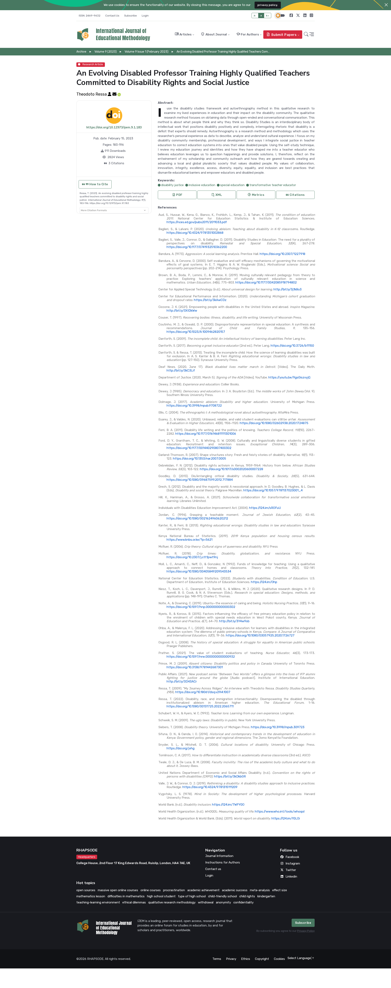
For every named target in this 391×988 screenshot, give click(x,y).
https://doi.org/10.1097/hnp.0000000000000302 (201, 607)
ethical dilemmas (134, 902)
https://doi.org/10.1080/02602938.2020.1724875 (274, 423)
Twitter (291, 870)
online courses (151, 890)
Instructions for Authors (222, 862)
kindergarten (266, 896)
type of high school (192, 896)
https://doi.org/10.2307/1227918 (282, 254)
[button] (306, 34)
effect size (279, 890)
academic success (234, 890)
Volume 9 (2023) (105, 51)
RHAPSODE (87, 850)
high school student (161, 896)
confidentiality (243, 902)
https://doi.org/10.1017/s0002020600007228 (231, 469)
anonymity (223, 902)
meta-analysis (260, 890)
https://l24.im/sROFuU (265, 508)
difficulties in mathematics (126, 896)
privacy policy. (267, 5)
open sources (85, 890)
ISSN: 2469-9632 (89, 15)
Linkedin (291, 876)
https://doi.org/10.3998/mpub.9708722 (194, 405)
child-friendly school (222, 896)
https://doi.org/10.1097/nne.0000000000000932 (201, 656)
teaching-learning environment (98, 902)
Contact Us (112, 15)
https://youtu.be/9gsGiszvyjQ (289, 377)
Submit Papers (281, 34)
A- (255, 15)
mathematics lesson (90, 896)
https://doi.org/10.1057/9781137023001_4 (273, 490)
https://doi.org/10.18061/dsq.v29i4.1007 (202, 692)
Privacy (231, 959)
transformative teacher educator (272, 185)
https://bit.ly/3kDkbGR (230, 776)
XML (216, 195)
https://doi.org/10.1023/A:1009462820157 (196, 332)
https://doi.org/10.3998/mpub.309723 (277, 727)
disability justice (172, 185)
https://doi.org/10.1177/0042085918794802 (266, 282)
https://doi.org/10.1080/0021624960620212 (197, 518)
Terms (216, 959)
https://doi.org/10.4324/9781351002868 (195, 233)
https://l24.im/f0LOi (285, 818)
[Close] (386, 5)
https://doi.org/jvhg (180, 748)
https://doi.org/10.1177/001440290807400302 (199, 448)
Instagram (293, 863)
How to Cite (98, 184)
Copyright (262, 959)
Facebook (292, 857)
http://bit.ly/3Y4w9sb (234, 621)
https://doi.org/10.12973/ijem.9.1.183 (114, 127)
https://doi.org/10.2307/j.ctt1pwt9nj (192, 557)
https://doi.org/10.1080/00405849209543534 (199, 571)
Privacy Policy (306, 930)
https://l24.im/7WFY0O (228, 804)
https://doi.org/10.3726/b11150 (292, 345)
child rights (247, 896)
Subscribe (130, 15)
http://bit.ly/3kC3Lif (181, 370)
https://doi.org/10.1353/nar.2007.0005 (199, 458)
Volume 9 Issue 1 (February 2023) (146, 51)
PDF (177, 195)
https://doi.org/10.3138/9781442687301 (195, 667)
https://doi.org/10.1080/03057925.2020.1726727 (260, 635)
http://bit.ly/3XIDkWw (182, 310)
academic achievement (203, 890)
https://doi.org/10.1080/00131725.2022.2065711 (200, 706)
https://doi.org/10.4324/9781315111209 (209, 787)
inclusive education (202, 185)
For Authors (247, 34)
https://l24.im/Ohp (264, 582)
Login (145, 15)
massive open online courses (118, 890)
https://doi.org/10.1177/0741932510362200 (197, 247)
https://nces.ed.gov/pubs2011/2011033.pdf (197, 222)
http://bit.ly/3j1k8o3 (287, 289)
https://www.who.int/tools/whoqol (279, 811)
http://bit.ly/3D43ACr (182, 681)
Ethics (245, 959)
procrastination (174, 890)
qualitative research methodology (172, 902)
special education (232, 185)
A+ (267, 15)
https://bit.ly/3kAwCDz (210, 300)
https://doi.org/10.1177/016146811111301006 (205, 434)
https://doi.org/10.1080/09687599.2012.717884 (200, 480)
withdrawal (205, 902)
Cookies (279, 959)
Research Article (92, 64)
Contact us (213, 869)
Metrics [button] (255, 195)
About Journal (214, 34)
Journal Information (219, 856)
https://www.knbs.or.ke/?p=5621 (189, 539)
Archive (81, 51)
